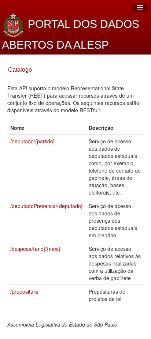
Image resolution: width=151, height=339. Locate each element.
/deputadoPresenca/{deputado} (46, 206)
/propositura (24, 291)
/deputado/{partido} (32, 141)
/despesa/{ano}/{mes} (35, 248)
